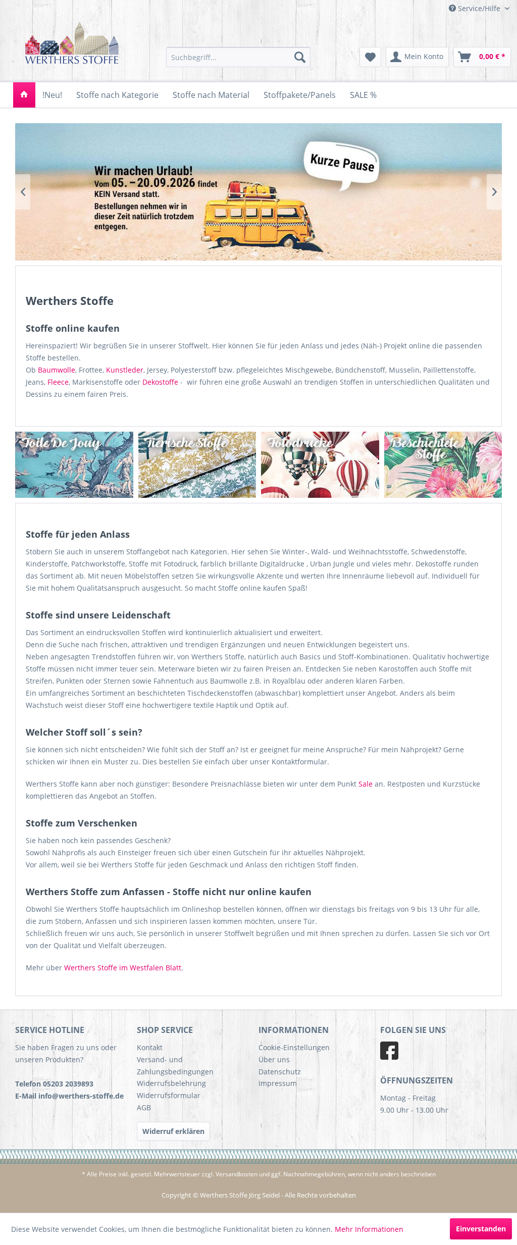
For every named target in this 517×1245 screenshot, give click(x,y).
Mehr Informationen (369, 1229)
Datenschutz (279, 1071)
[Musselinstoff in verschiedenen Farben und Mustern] (213, 465)
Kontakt (150, 1047)
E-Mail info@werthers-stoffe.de (69, 1096)
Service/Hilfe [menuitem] (479, 8)
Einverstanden (481, 1228)
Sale (365, 784)
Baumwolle (56, 370)
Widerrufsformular (168, 1095)
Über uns (274, 1059)
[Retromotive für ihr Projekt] (336, 465)
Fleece (58, 382)
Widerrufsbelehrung (171, 1083)
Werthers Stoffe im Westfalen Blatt (122, 967)
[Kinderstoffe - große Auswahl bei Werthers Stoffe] (90, 465)
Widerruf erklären (173, 1131)
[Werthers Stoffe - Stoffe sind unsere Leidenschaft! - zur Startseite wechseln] (72, 47)
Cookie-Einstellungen (294, 1047)
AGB (144, 1107)
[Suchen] (300, 57)
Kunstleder (124, 370)
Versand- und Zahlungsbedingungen (175, 1065)
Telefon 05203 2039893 (54, 1083)
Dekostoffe (160, 382)
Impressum (277, 1083)
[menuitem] (238, 57)
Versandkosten (236, 1174)
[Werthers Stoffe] (24, 95)
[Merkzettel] (370, 57)
